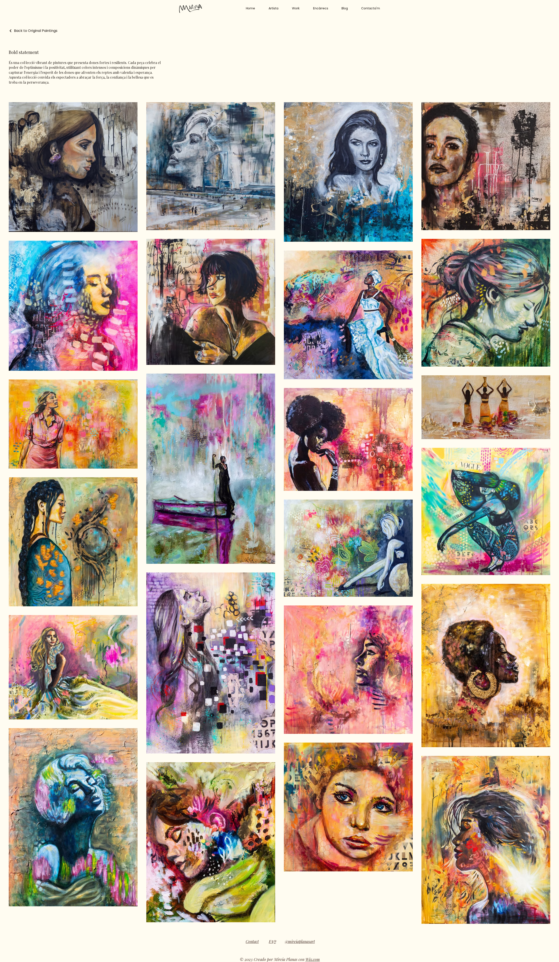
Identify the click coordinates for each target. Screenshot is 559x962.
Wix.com (312, 959)
